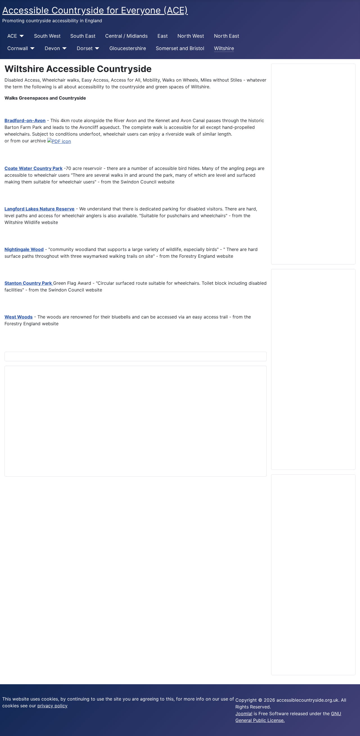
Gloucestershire (127, 48)
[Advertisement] (135, 421)
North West (190, 36)
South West (47, 36)
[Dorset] (96, 48)
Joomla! (243, 713)
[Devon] (63, 48)
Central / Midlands (126, 36)
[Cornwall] (31, 48)
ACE (12, 36)
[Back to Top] (353, 728)
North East (226, 36)
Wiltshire (224, 48)
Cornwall (17, 48)
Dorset (85, 48)
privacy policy (52, 705)
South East (82, 36)
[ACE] (20, 36)
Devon (52, 48)
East (163, 36)
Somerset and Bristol (180, 48)
